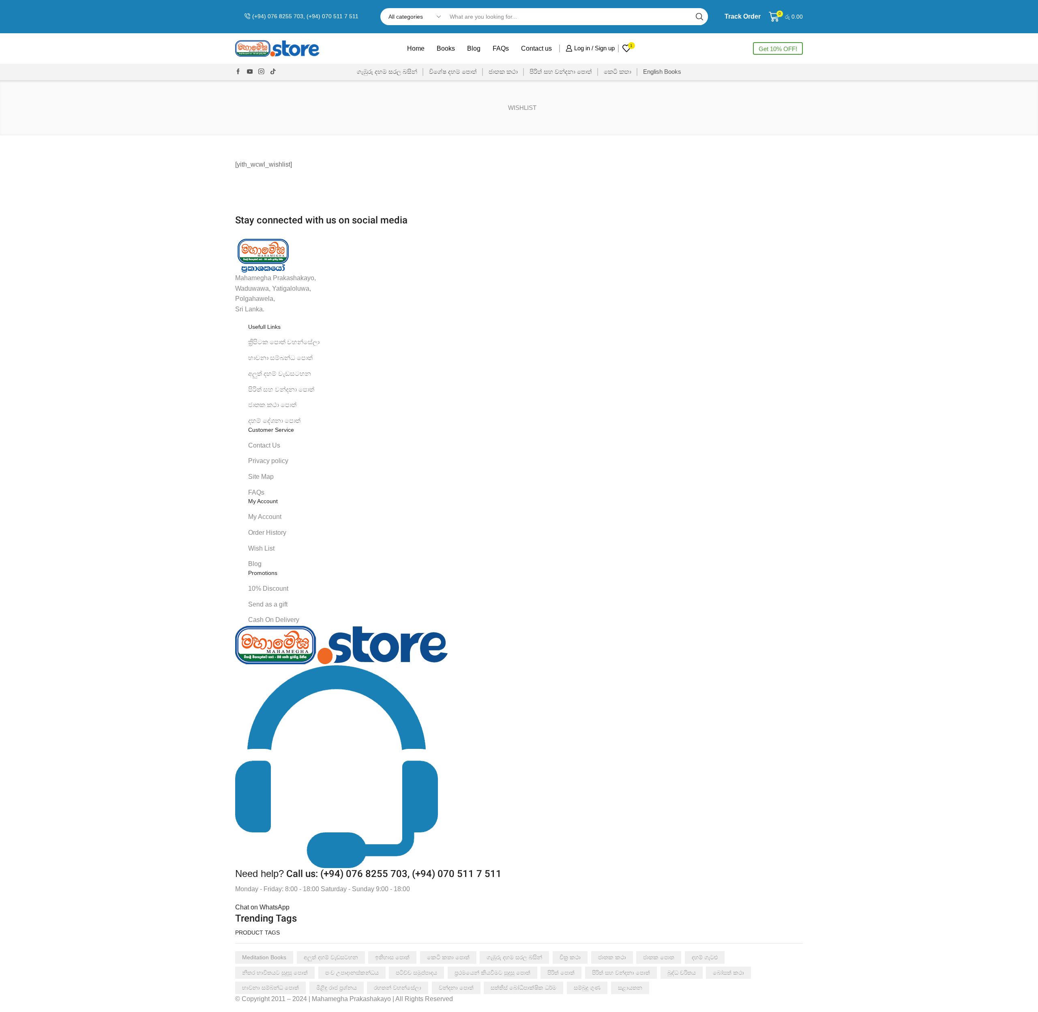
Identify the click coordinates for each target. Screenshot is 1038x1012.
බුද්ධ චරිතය (681, 972)
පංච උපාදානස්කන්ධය (352, 972)
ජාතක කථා (503, 72)
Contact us (536, 48)
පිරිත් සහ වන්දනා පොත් (561, 72)
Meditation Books (264, 957)
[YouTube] (250, 72)
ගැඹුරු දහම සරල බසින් (387, 72)
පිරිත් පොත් (561, 972)
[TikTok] (273, 72)
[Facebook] (238, 72)
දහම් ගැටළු (705, 957)
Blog (473, 48)
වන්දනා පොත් (456, 987)
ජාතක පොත (658, 957)
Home (416, 48)
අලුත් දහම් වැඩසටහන (331, 957)
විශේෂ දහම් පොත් (453, 72)
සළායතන (630, 987)
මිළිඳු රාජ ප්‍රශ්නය (336, 987)
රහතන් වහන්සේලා (397, 987)
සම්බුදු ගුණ (587, 987)
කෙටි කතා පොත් (448, 957)
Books (446, 48)
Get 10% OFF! (778, 48)
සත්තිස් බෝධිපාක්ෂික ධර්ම (523, 987)
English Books (662, 72)
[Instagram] (261, 72)
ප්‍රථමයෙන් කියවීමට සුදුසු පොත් (492, 972)
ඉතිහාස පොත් (392, 957)
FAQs (501, 48)
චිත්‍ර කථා (570, 957)
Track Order (743, 16)
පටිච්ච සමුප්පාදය (416, 972)
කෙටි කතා (617, 72)
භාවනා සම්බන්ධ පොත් (270, 987)
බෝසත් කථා (728, 972)
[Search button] (699, 16)
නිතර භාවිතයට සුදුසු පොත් (275, 972)
